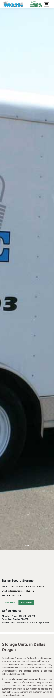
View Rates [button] (10, 602)
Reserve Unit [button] (26, 602)
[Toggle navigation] (46, 4)
